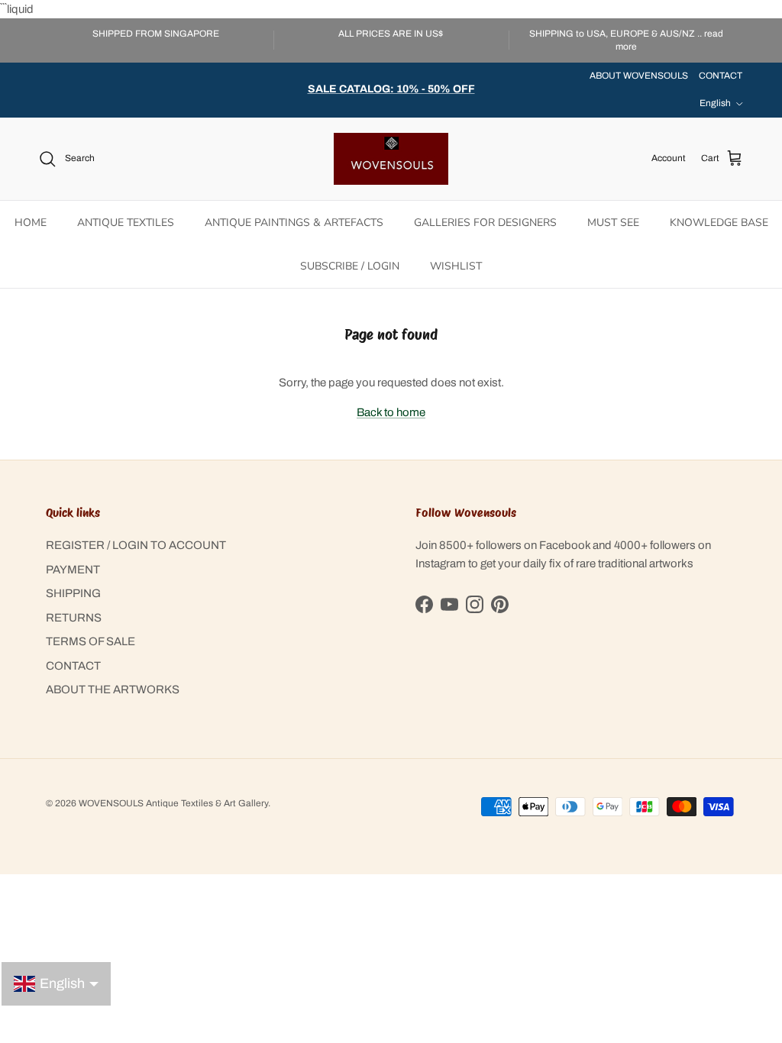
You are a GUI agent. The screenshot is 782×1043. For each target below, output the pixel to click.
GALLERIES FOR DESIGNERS (485, 222)
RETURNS (74, 618)
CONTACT (720, 75)
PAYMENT (73, 569)
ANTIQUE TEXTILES (125, 222)
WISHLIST (456, 266)
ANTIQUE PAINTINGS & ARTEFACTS (294, 222)
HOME (31, 222)
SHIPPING (73, 593)
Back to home (391, 412)
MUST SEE (613, 222)
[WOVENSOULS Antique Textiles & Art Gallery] (391, 159)
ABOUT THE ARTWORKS (112, 689)
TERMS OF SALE (90, 641)
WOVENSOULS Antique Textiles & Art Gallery (173, 803)
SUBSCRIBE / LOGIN (349, 266)
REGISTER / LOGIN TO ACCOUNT (136, 545)
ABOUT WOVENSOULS (639, 75)
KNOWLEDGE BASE (719, 222)
